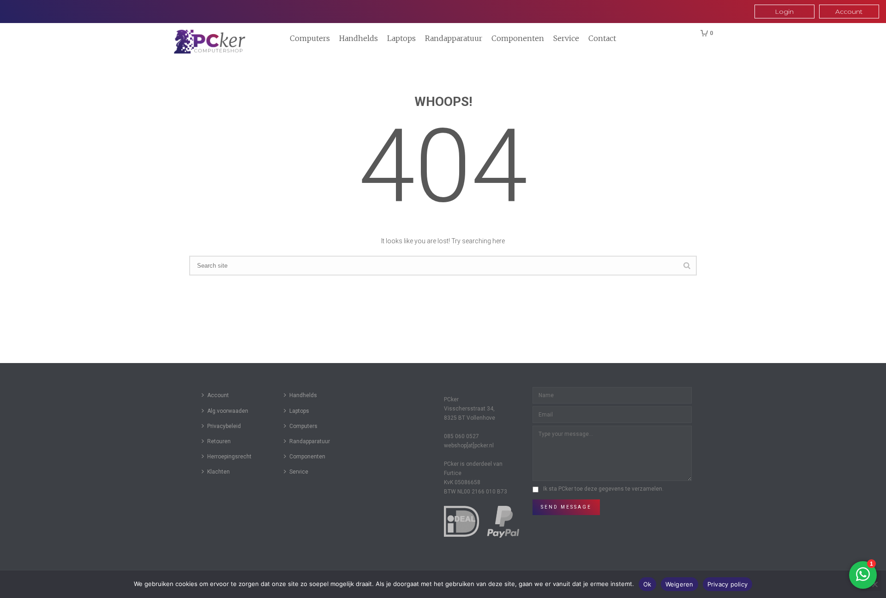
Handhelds (358, 38)
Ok (647, 584)
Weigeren (679, 584)
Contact (602, 38)
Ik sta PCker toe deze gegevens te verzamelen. (603, 489)
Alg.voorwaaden (227, 411)
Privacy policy (727, 584)
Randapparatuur (453, 38)
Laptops (401, 38)
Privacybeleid (224, 426)
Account (218, 395)
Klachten (218, 472)
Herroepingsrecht (229, 456)
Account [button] (848, 11)
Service (566, 38)
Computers (310, 38)
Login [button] (784, 11)
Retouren (219, 441)
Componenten (517, 38)
